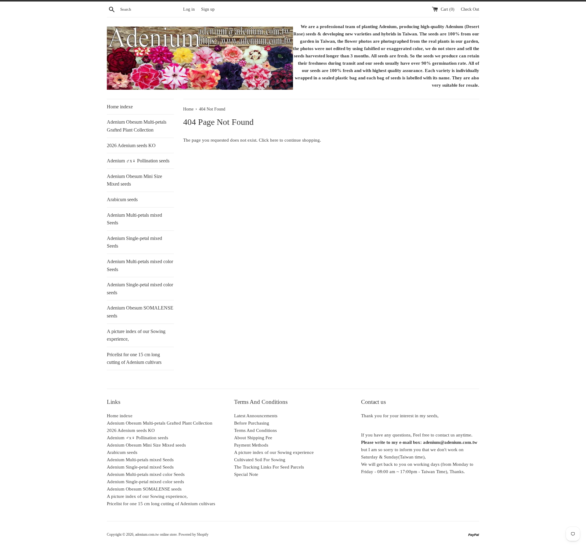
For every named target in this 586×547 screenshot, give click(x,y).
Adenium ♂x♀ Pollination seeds (138, 160)
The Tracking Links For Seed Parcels (269, 467)
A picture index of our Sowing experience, (136, 335)
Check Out (470, 9)
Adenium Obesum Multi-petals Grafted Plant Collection (136, 125)
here (274, 140)
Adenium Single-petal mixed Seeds (134, 242)
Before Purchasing (251, 423)
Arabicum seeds (122, 199)
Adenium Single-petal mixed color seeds (140, 288)
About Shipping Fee (253, 437)
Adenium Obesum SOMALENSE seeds (140, 311)
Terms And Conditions (255, 430)
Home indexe (120, 106)
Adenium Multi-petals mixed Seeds (134, 219)
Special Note (246, 474)
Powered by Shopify (193, 534)
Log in (189, 9)
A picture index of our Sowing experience (274, 452)
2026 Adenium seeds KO (131, 145)
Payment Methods (251, 445)
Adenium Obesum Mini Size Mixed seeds (134, 180)
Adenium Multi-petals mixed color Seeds (140, 265)
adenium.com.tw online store (156, 534)
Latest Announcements (255, 415)
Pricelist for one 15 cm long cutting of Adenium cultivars (134, 358)
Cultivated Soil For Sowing (259, 459)
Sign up (208, 9)
